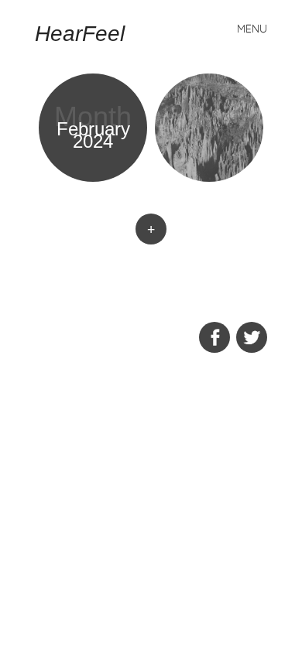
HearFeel (80, 34)
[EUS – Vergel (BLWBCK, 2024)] (209, 128)
